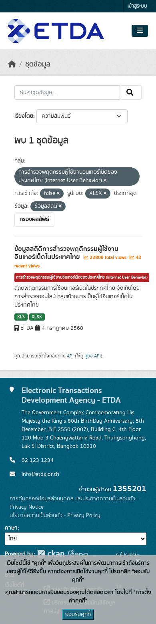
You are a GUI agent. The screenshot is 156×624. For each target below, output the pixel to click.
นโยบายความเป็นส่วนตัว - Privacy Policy (55, 516)
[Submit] (131, 92)
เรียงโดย (23, 116)
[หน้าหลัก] (12, 64)
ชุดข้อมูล (37, 64)
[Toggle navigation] (140, 31)
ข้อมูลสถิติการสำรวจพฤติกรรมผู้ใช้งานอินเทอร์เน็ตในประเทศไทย (66, 253)
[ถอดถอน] (105, 181)
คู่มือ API (92, 355)
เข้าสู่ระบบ (137, 6)
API (70, 355)
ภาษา (11, 528)
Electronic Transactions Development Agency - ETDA (71, 395)
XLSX (37, 317)
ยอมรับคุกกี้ (78, 614)
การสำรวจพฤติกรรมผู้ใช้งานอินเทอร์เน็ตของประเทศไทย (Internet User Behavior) (82, 277)
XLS (21, 317)
